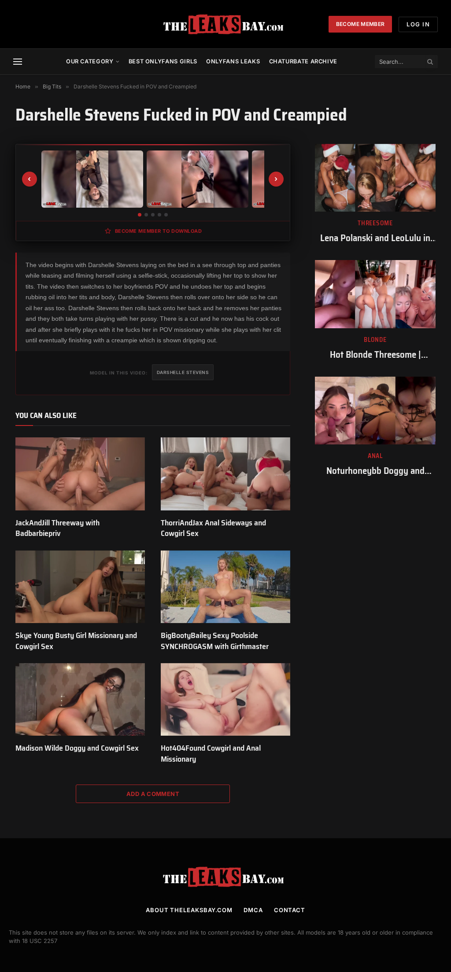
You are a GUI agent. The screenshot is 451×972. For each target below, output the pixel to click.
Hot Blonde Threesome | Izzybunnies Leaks (375, 354)
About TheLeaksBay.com (189, 909)
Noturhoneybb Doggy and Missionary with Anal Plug (375, 471)
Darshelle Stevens (183, 372)
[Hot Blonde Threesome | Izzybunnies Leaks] (375, 294)
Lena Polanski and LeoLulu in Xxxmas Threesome (375, 238)
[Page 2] (146, 214)
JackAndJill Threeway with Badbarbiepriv (57, 528)
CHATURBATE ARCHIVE (303, 61)
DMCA (253, 909)
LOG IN (418, 24)
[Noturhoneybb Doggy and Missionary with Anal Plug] (375, 410)
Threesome (375, 223)
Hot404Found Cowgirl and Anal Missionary (211, 753)
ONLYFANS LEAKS (233, 61)
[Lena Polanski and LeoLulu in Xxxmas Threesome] (375, 178)
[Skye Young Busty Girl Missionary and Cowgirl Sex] (80, 586)
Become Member (360, 24)
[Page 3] (153, 214)
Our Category (90, 61)
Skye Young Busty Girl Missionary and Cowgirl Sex (76, 641)
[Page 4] (159, 214)
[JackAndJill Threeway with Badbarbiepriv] (80, 473)
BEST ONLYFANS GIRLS (163, 61)
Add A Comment (152, 793)
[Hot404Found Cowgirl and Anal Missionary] (225, 699)
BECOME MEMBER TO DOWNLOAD (158, 231)
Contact (289, 909)
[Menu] (17, 62)
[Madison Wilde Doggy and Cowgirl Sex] (80, 699)
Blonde (375, 340)
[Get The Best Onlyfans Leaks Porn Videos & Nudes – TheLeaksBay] (225, 24)
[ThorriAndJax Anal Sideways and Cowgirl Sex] (225, 473)
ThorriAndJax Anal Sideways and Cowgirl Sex (213, 528)
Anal (375, 456)
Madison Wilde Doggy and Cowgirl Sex (77, 748)
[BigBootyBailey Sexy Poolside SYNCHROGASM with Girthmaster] (225, 586)
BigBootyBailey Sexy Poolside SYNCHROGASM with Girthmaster (215, 641)
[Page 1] (139, 214)
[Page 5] (166, 214)
